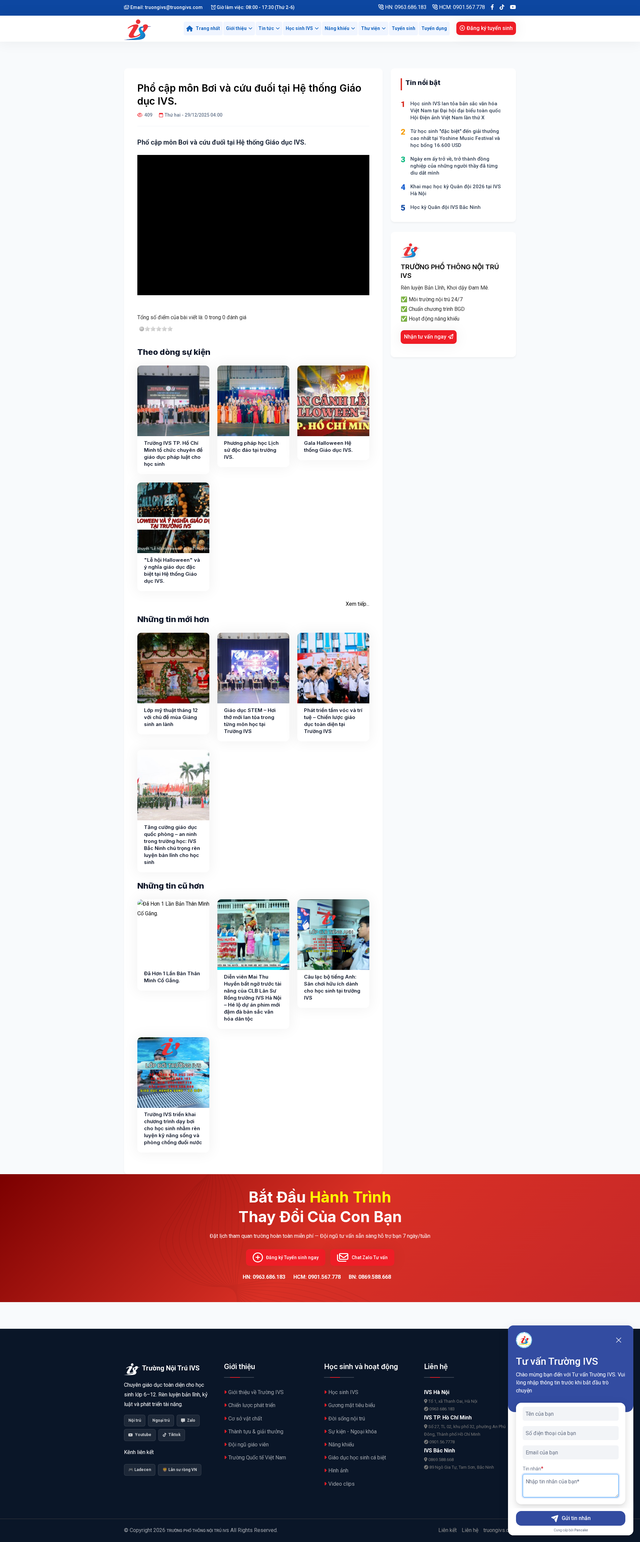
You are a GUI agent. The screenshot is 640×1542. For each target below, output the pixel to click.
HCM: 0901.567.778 (461, 7)
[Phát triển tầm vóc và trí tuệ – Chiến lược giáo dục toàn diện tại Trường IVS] (333, 668)
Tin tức (266, 28)
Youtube (143, 1434)
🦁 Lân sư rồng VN (179, 1469)
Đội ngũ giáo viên (248, 1444)
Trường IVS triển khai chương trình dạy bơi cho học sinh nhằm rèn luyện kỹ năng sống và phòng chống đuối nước (173, 1128)
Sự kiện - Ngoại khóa (352, 1431)
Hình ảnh (338, 1470)
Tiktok (174, 1434)
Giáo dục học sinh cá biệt (357, 1457)
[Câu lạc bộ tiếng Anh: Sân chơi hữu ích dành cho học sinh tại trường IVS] (333, 934)
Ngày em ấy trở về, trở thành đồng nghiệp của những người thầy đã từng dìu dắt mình (454, 166)
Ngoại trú (161, 1420)
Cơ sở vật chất (245, 1418)
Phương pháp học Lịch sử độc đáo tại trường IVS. (251, 450)
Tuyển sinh (403, 28)
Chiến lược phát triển (251, 1405)
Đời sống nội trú (346, 1418)
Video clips (341, 1484)
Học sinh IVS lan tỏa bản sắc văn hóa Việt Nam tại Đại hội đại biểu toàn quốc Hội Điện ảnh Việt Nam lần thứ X (455, 111)
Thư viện (370, 28)
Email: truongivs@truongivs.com (166, 7)
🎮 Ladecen (139, 1469)
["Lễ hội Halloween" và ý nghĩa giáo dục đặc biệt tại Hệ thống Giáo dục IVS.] (173, 517)
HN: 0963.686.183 (405, 7)
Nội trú (134, 1420)
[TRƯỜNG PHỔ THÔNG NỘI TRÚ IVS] (138, 29)
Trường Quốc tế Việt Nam (257, 1457)
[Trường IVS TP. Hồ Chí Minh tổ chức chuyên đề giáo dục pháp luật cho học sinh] (173, 401)
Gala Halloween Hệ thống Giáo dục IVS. (328, 446)
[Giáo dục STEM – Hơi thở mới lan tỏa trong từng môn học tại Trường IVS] (253, 668)
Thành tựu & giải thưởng (255, 1431)
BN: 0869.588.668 (370, 1277)
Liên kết (447, 1530)
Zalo (191, 1420)
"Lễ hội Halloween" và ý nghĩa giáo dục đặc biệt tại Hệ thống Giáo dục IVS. (172, 570)
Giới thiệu (236, 28)
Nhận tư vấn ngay (425, 337)
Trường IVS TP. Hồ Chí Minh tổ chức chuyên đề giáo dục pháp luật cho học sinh (173, 453)
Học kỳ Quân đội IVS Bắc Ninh (445, 207)
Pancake (581, 1530)
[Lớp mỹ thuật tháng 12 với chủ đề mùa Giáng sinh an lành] (173, 668)
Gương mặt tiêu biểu (351, 1405)
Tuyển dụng (434, 28)
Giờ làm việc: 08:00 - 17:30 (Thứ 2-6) (255, 7)
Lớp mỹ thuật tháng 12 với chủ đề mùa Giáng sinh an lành (171, 717)
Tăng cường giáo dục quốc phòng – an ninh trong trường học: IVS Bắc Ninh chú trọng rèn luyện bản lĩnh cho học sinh (172, 844)
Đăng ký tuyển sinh (490, 28)
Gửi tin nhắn (576, 1518)
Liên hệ (470, 1530)
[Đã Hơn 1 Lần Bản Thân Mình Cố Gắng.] (173, 934)
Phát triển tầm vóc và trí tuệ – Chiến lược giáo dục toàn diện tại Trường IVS (333, 720)
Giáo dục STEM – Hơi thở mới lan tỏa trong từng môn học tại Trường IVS (250, 720)
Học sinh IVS (299, 28)
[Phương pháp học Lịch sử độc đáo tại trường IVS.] (253, 401)
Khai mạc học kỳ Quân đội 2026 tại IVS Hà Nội (455, 190)
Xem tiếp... (357, 604)
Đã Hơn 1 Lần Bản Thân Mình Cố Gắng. (172, 977)
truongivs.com (499, 1530)
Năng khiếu (337, 28)
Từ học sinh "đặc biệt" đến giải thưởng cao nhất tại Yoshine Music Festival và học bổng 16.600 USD (455, 138)
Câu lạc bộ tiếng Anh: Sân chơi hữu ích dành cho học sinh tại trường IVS (332, 987)
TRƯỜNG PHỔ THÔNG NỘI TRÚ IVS (198, 1530)
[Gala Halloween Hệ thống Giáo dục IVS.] (333, 401)
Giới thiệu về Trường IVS (256, 1392)
